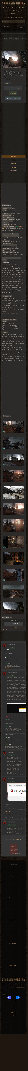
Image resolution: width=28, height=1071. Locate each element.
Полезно (12, 647)
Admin (7, 660)
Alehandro (8, 811)
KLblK (6, 83)
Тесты (13, 14)
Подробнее (8, 667)
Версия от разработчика (14, 98)
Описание (13, 156)
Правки (14, 7)
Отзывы (13, 160)
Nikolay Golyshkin (12, 672)
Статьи (7, 11)
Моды (7, 7)
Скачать (13, 93)
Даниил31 (10, 752)
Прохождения (17, 11)
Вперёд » (17, 839)
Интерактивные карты (13, 17)
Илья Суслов (11, 644)
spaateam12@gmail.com (20, 987)
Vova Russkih (11, 822)
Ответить (20, 646)
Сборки (13, 167)
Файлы (21, 7)
